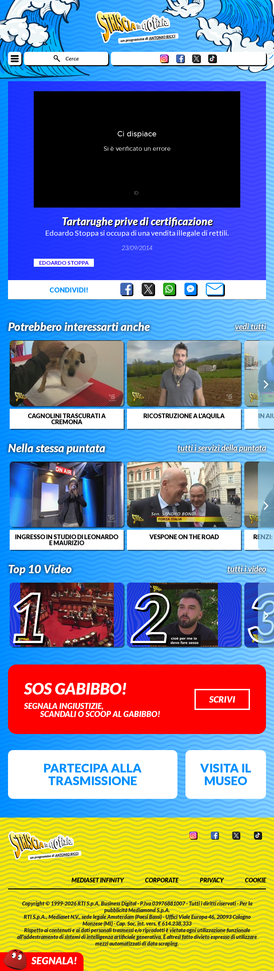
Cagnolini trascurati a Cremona (67, 419)
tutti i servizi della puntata (221, 448)
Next (266, 384)
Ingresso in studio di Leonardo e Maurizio (66, 540)
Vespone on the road (184, 537)
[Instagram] (164, 58)
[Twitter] (196, 58)
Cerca (72, 58)
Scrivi (222, 699)
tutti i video (246, 569)
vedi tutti (250, 327)
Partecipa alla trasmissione (92, 774)
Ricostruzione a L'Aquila (184, 416)
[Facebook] (180, 58)
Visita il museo (225, 774)
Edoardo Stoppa (64, 262)
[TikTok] (212, 58)
